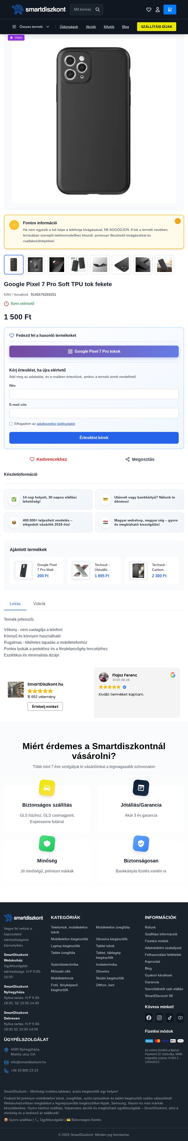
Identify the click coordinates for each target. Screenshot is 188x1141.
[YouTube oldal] (180, 1018)
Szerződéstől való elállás (164, 989)
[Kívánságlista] (149, 9)
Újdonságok (69, 27)
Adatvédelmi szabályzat (163, 948)
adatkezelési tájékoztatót (56, 424)
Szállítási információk (161, 934)
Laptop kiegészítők (65, 946)
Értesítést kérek (94, 438)
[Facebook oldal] (149, 1018)
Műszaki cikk (60, 971)
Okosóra (102, 971)
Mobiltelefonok (62, 978)
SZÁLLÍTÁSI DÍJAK (156, 27)
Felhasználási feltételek (163, 955)
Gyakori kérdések (158, 975)
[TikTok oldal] (170, 1018)
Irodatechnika (106, 964)
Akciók (91, 27)
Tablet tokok (105, 946)
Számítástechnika (64, 964)
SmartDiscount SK (159, 996)
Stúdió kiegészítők (110, 978)
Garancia (152, 982)
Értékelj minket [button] (45, 706)
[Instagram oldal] (159, 1018)
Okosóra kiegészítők (112, 939)
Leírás (15, 604)
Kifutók (109, 27)
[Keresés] (97, 9)
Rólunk (150, 927)
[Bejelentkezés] (158, 9)
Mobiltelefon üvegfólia (113, 927)
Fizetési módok (156, 941)
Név (12, 385)
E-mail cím (17, 405)
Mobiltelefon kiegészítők (69, 939)
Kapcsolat (152, 961)
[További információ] (178, 221)
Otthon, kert (105, 985)
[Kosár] (170, 9)
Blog (125, 27)
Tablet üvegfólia (63, 953)
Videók (39, 604)
